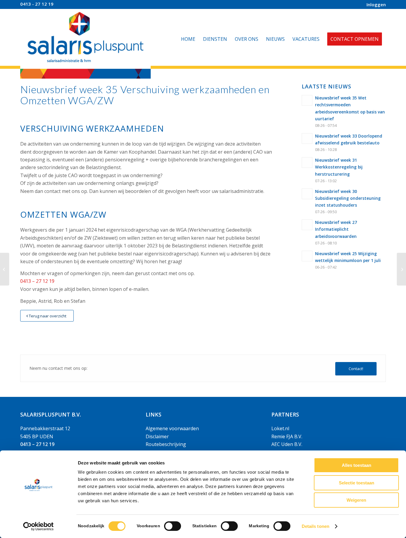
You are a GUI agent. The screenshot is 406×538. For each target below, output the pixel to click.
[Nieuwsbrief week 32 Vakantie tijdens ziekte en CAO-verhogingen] (4, 269)
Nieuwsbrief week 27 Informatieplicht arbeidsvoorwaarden (336, 229)
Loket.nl (280, 428)
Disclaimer (157, 436)
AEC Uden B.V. (286, 444)
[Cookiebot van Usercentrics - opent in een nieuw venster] (38, 526)
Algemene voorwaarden (172, 428)
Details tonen (315, 526)
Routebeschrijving (166, 444)
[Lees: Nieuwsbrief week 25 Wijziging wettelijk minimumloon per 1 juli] (307, 256)
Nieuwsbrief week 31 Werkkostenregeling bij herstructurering (339, 167)
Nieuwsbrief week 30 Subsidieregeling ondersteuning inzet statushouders (348, 198)
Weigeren (356, 500)
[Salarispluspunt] (85, 39)
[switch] (172, 526)
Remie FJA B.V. (286, 436)
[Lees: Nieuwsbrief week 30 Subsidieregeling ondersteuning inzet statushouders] (307, 193)
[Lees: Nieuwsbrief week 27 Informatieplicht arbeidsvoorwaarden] (307, 224)
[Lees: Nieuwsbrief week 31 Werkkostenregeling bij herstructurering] (307, 162)
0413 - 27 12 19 (36, 4)
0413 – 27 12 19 (37, 281)
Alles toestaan (356, 465)
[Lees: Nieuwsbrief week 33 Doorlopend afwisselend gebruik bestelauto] (307, 138)
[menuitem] (374, 5)
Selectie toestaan (356, 482)
